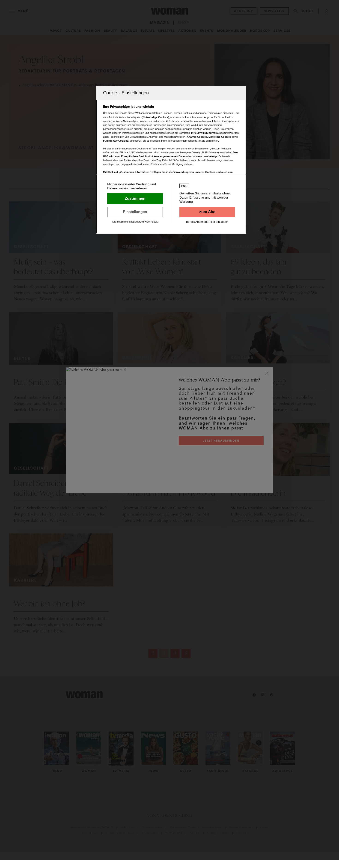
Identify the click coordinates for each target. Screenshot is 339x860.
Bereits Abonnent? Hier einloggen (207, 221)
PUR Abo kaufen (207, 212)
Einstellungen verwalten (135, 212)
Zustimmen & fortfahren (135, 198)
